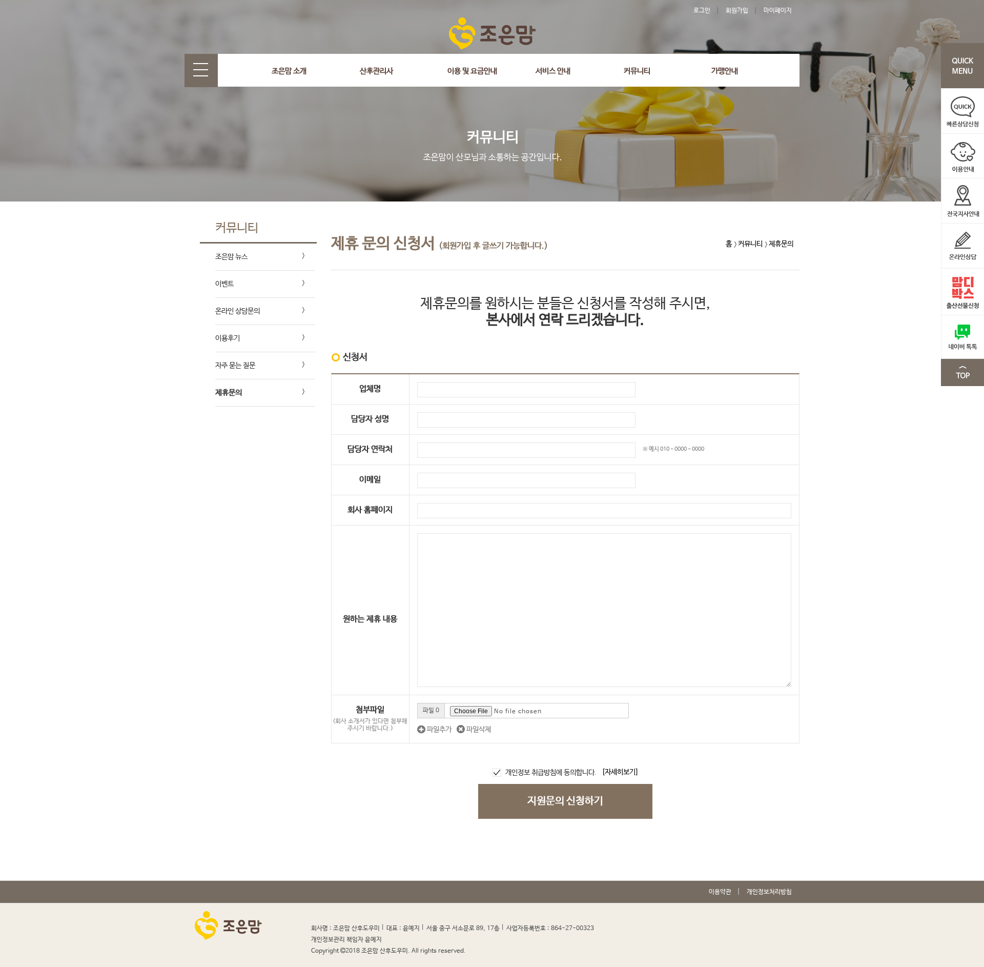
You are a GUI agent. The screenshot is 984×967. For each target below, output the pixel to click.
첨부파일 (370, 718)
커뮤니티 (637, 71)
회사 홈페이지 (370, 510)
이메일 (370, 480)
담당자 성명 (370, 419)
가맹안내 (724, 71)
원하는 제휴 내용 (370, 619)
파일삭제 (478, 730)
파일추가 (438, 730)
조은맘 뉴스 (231, 257)
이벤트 (224, 284)
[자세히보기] (620, 772)
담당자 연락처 (370, 449)
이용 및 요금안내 (472, 71)
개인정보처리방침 (769, 892)
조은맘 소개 (289, 71)
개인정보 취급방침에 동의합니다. (551, 773)
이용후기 (227, 338)
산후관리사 (376, 71)
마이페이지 (778, 10)
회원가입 (737, 10)
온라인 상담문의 (237, 311)
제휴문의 (228, 392)
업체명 (370, 389)
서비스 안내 (553, 71)
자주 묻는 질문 (235, 365)
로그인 (701, 10)
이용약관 (720, 892)
